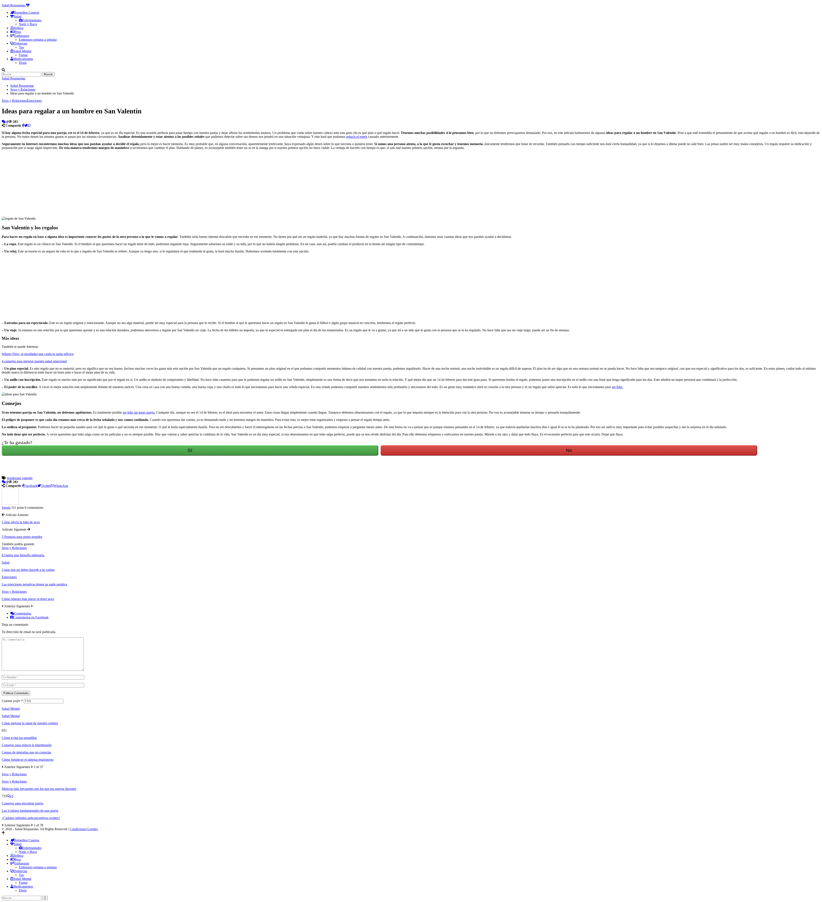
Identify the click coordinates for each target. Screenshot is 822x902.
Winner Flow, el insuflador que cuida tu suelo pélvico (38, 354)
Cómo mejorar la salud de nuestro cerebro (30, 723)
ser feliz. (617, 387)
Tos (21, 47)
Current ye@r (12, 701)
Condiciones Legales (84, 829)
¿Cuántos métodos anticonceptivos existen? (31, 818)
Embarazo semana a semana (38, 39)
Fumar (23, 55)
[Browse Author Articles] (10, 504)
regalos (11, 478)
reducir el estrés (356, 136)
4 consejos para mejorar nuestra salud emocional (34, 361)
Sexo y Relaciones (14, 100)
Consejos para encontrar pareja (22, 803)
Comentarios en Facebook (31, 617)
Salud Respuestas (14, 5)
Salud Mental (11, 716)
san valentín (24, 478)
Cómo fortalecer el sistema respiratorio (28, 759)
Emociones (34, 100)
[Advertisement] (130, 183)
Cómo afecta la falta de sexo (21, 522)
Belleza (18, 28)
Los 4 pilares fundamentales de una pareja (30, 810)
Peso (18, 32)
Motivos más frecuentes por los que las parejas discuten (39, 789)
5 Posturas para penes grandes (22, 537)
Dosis (23, 63)
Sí (190, 450)
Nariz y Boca (28, 24)
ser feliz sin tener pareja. (139, 412)
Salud (5, 562)
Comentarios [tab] (22, 613)
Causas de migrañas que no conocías (26, 752)
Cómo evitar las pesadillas (19, 738)
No (569, 450)
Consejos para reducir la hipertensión (27, 745)
